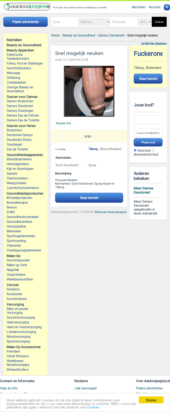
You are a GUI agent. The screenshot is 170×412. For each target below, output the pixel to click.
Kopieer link (63, 123)
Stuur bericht (89, 198)
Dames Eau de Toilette (23, 120)
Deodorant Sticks (19, 140)
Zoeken (159, 21)
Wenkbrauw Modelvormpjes (18, 363)
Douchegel (14, 144)
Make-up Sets (17, 265)
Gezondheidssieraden (23, 217)
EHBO (11, 212)
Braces (12, 207)
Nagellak (13, 270)
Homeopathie (16, 226)
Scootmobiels (17, 299)
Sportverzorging (18, 341)
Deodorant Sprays (20, 135)
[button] (89, 91)
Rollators (13, 289)
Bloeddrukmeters (19, 159)
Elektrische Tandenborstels (18, 57)
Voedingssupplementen (24, 250)
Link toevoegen (85, 388)
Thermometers (17, 178)
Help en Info (9, 388)
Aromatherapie (17, 203)
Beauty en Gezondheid (79, 35)
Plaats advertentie (149, 388)
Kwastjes (13, 351)
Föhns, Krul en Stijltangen (25, 63)
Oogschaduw (16, 275)
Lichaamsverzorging (21, 332)
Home (55, 35)
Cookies (93, 407)
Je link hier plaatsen (154, 43)
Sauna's (12, 174)
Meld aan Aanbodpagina (111, 212)
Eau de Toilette (17, 149)
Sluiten (151, 399)
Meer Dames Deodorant (143, 190)
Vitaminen (14, 245)
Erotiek (102, 7)
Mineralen (14, 231)
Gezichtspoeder (18, 260)
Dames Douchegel (20, 111)
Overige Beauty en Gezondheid (20, 89)
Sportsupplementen (21, 236)
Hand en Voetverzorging (24, 327)
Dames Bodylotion (20, 101)
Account (154, 7)
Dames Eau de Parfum (23, 115)
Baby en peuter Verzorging (17, 311)
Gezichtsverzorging (21, 317)
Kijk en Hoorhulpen (20, 169)
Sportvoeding (16, 241)
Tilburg (93, 149)
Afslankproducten (19, 198)
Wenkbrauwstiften (20, 279)
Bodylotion (14, 130)
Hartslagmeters (18, 164)
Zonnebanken (16, 82)
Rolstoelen (14, 294)
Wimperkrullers (18, 370)
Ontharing (13, 78)
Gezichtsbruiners (19, 68)
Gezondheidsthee (19, 222)
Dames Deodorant (20, 106)
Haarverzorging (18, 322)
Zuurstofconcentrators (23, 188)
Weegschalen (16, 183)
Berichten (139, 7)
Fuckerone (149, 53)
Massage (13, 73)
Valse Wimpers (18, 356)
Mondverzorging (18, 337)
